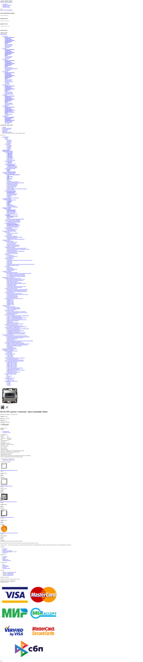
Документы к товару (7, 432)
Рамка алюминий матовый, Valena (6, 517)
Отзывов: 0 (8, 414)
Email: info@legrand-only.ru (8, 575)
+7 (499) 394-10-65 (10, 573)
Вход (4, 564)
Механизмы (5, 131)
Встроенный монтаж (7, 129)
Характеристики (6, 431)
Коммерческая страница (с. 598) (9, 459)
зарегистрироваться (8, 2)
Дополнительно (3, 125)
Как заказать (5, 556)
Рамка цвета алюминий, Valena (6, 485)
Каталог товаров (3, 34)
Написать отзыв (14, 414)
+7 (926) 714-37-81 (10, 574)
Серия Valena (5, 130)
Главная (4, 127)
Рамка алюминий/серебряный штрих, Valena (8, 470)
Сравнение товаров (6, 568)
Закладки (4, 567)
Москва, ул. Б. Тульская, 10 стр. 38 (9, 572)
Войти (1, 2)
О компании (5, 548)
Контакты (4, 549)
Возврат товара (5, 559)
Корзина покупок (3, 30)
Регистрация (5, 565)
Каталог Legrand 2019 (7, 551)
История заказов (6, 566)
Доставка (4, 557)
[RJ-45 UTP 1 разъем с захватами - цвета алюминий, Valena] (9, 404)
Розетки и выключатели (7, 128)
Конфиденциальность (7, 560)
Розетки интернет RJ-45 (7, 132)
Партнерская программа (7, 550)
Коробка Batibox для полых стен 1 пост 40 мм (9, 532)
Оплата (4, 558)
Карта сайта (5, 552)
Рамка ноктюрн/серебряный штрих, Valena (8, 501)
